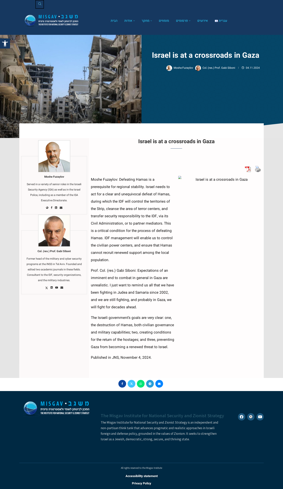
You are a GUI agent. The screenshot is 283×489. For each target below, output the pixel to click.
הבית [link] (114, 20)
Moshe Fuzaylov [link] (184, 68)
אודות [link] (128, 20)
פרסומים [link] (182, 20)
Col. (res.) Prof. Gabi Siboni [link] (219, 68)
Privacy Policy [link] (141, 483)
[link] (5, 43)
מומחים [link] (164, 20)
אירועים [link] (202, 20)
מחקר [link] (145, 20)
